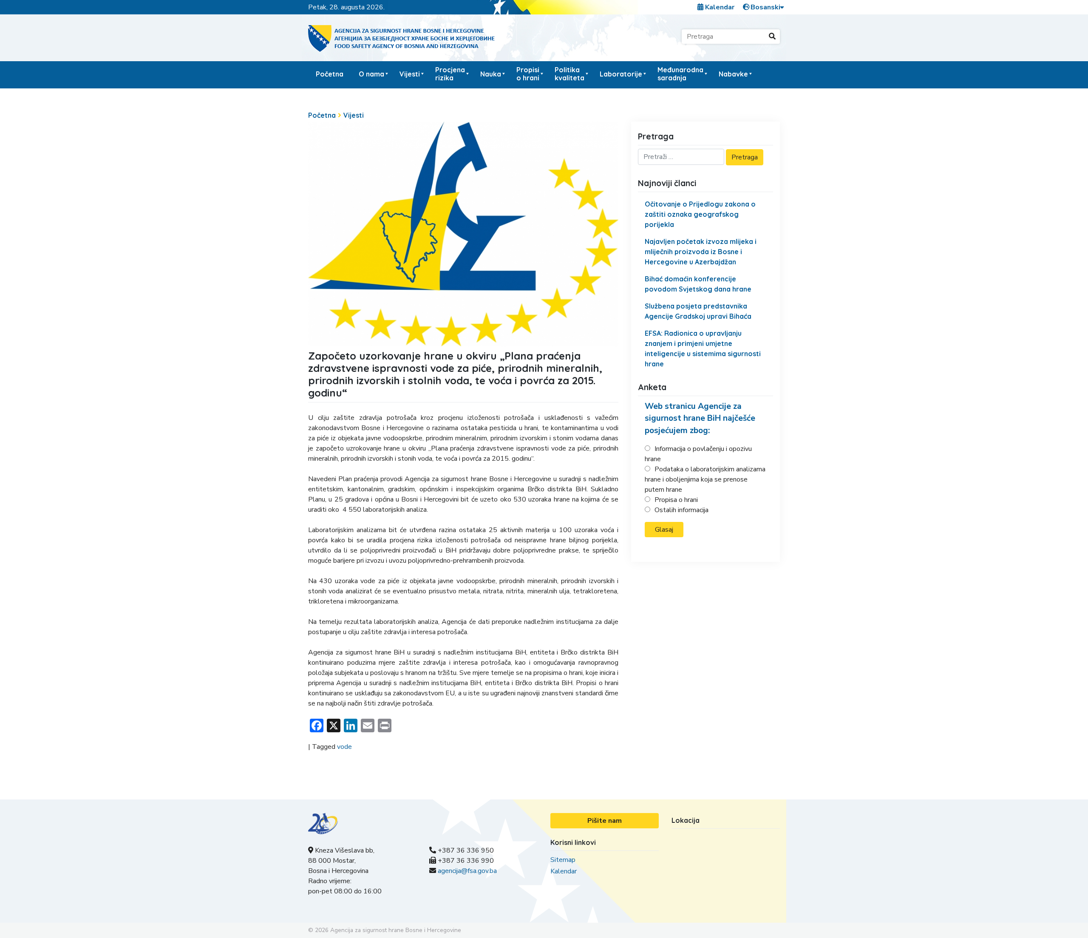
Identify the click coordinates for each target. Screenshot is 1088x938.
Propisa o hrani (676, 499)
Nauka (490, 74)
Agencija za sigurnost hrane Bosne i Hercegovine (395, 930)
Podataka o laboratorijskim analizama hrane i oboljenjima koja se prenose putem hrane (705, 479)
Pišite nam (604, 820)
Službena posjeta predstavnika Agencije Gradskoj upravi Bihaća (698, 311)
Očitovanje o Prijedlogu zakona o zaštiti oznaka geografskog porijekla (700, 214)
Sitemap (562, 859)
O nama (371, 74)
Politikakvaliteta (569, 73)
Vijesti (410, 74)
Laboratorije (621, 74)
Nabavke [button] (733, 74)
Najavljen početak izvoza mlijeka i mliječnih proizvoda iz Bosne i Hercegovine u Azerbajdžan (700, 251)
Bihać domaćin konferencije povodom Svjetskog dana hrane (698, 284)
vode (344, 746)
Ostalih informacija (681, 510)
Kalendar (718, 7)
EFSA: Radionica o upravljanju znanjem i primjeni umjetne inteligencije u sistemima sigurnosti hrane (703, 348)
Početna (329, 74)
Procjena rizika (450, 73)
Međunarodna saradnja (680, 73)
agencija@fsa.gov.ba (467, 871)
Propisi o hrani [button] (527, 73)
